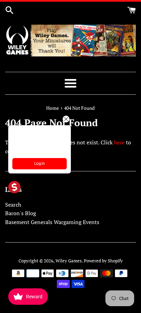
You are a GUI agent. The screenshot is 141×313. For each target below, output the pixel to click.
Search (13, 204)
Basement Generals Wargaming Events (52, 222)
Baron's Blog (20, 213)
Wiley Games (68, 261)
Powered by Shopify (103, 261)
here (119, 142)
